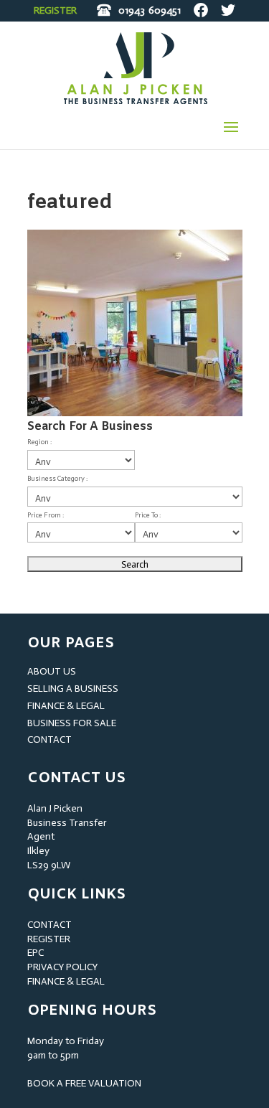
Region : (39, 442)
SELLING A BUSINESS (72, 688)
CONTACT (49, 739)
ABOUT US (51, 671)
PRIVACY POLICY (62, 967)
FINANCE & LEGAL (66, 706)
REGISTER (55, 10)
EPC (35, 953)
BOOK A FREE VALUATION (84, 1083)
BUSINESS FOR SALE (71, 723)
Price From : (45, 515)
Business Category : (57, 478)
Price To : (148, 515)
